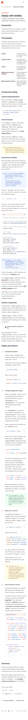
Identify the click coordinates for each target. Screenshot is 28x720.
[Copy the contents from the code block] (24, 111)
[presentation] (14, 112)
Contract (15, 602)
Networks (14, 274)
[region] (14, 69)
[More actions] (26, 2)
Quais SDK (4, 280)
